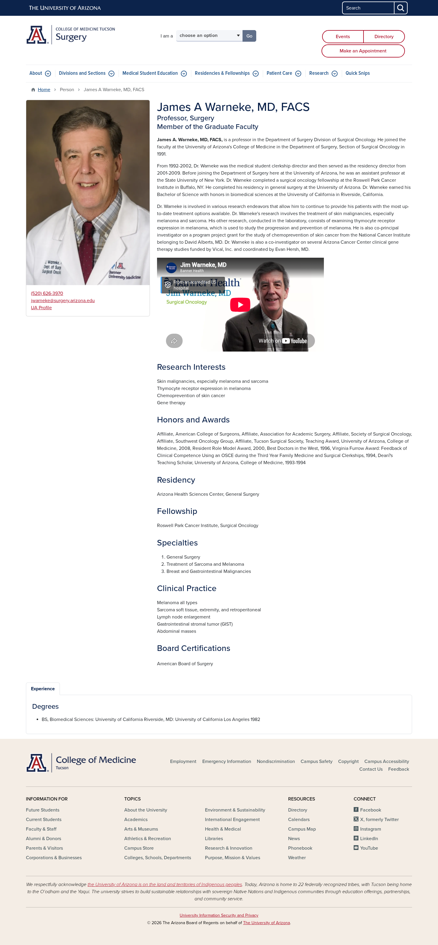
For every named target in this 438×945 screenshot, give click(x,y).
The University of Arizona (266, 922)
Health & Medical (223, 829)
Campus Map (302, 829)
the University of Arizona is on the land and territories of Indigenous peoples (165, 885)
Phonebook (300, 848)
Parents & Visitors (44, 848)
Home (44, 90)
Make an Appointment (363, 51)
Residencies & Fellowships (222, 73)
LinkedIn (369, 839)
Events (343, 37)
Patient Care (279, 73)
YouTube (369, 848)
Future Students (42, 810)
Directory (384, 37)
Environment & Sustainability (235, 810)
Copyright (348, 761)
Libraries (214, 839)
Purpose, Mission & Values (232, 858)
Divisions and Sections (82, 73)
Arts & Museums (141, 829)
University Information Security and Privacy (219, 915)
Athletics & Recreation (147, 839)
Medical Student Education (150, 73)
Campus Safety (317, 761)
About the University (145, 810)
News (294, 839)
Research (319, 73)
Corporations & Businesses (54, 858)
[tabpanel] (219, 712)
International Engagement (232, 820)
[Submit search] (401, 7)
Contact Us (371, 769)
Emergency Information (226, 761)
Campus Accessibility (386, 761)
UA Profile (41, 308)
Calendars (299, 820)
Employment (183, 761)
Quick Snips (358, 73)
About (35, 73)
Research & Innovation (228, 848)
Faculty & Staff (41, 829)
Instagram (370, 829)
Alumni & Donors (43, 839)
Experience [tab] (43, 689)
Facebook (370, 810)
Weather (297, 858)
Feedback (398, 769)
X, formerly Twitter (379, 820)
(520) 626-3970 (47, 293)
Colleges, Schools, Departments (157, 858)
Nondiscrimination (276, 761)
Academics (135, 820)
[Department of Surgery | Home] (88, 34)
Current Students (43, 820)
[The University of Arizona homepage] (65, 8)
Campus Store (139, 848)
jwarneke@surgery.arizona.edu (63, 301)
